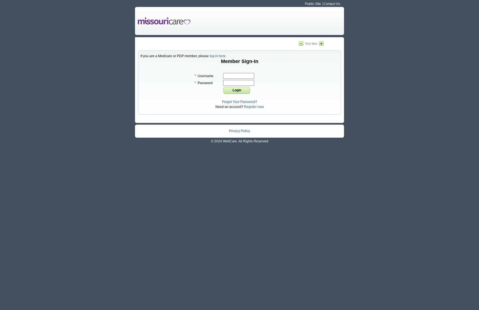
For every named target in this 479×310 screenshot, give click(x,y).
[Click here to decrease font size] (301, 44)
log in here (218, 56)
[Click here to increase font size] (321, 44)
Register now (254, 107)
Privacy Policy (239, 131)
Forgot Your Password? (239, 102)
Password (204, 83)
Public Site (313, 4)
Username (204, 76)
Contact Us (331, 4)
